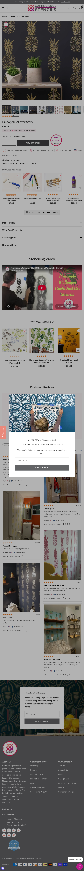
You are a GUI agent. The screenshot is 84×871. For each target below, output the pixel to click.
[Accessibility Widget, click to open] (2, 868)
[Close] (72, 397)
